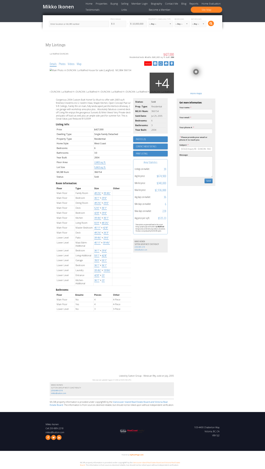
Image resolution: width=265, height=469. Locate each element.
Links (124, 9)
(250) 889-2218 (140, 247)
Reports (193, 3)
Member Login (139, 3)
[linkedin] (59, 437)
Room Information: (66, 183)
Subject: (183, 145)
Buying (114, 3)
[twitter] (53, 437)
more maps (196, 93)
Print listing (142, 153)
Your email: (184, 117)
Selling (124, 3)
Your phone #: (186, 127)
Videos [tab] (71, 64)
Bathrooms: (62, 290)
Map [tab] (79, 64)
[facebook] (48, 437)
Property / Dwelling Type (159, 19)
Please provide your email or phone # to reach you (193, 138)
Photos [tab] (62, 64)
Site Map (206, 9)
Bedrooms (179, 19)
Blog (183, 3)
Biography (156, 3)
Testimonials (93, 9)
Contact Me (171, 3)
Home (89, 3)
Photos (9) (141, 139)
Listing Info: (63, 124)
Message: (183, 155)
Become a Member (159, 9)
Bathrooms (196, 19)
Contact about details (146, 146)
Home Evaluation (211, 3)
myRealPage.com (136, 455)
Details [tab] (53, 64)
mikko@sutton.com (141, 249)
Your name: (184, 107)
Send (208, 181)
